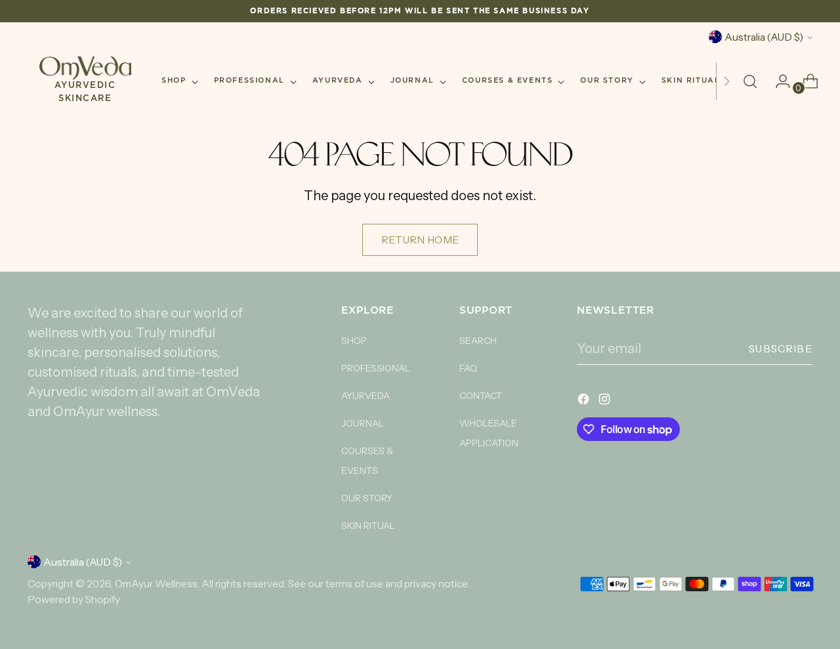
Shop (354, 340)
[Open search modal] (750, 81)
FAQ (468, 368)
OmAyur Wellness (156, 583)
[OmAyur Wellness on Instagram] (606, 401)
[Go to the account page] (778, 81)
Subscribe (780, 349)
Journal (362, 423)
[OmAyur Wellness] (85, 67)
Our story (366, 498)
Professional (375, 368)
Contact (480, 396)
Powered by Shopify (74, 599)
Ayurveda (365, 396)
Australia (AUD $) (763, 37)
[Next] (726, 81)
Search (478, 340)
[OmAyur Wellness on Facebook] (585, 401)
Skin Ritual (368, 526)
